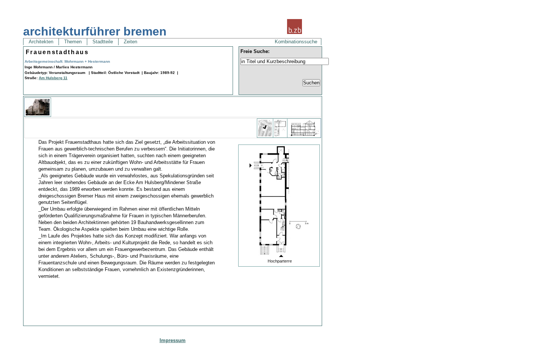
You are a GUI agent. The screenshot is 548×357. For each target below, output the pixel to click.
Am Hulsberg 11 (53, 78)
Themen (73, 41)
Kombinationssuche (296, 41)
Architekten (41, 41)
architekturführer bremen (95, 31)
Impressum (173, 340)
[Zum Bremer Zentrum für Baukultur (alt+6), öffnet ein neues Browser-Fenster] (294, 33)
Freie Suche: (255, 51)
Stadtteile (102, 41)
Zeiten (130, 41)
